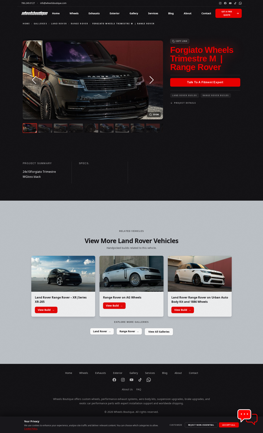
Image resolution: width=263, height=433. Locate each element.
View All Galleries (158, 331)
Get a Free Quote (226, 13)
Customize (176, 425)
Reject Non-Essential (201, 425)
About (187, 13)
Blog (171, 13)
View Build (46, 310)
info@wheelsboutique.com (53, 3)
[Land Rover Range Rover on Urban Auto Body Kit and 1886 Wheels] (200, 274)
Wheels (74, 13)
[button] (34, 80)
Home (56, 13)
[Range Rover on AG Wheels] (131, 274)
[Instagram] (220, 3)
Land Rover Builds (184, 95)
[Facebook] (225, 3)
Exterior (115, 13)
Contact (206, 13)
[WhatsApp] (240, 3)
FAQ (138, 389)
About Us (127, 389)
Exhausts (94, 13)
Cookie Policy (30, 428)
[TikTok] (235, 3)
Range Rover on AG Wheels (122, 297)
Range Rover (79, 23)
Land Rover (59, 23)
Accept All (228, 425)
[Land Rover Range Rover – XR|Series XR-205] (63, 274)
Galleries (40, 23)
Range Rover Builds (216, 95)
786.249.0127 (28, 3)
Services (153, 13)
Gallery (134, 13)
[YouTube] (230, 3)
